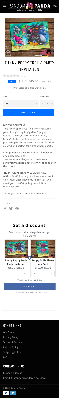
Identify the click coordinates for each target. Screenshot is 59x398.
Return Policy (10, 347)
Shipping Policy (12, 352)
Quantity (44, 96)
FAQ (5, 357)
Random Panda (18, 388)
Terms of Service (12, 342)
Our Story (8, 332)
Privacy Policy (11, 337)
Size (5, 96)
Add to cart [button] (29, 286)
